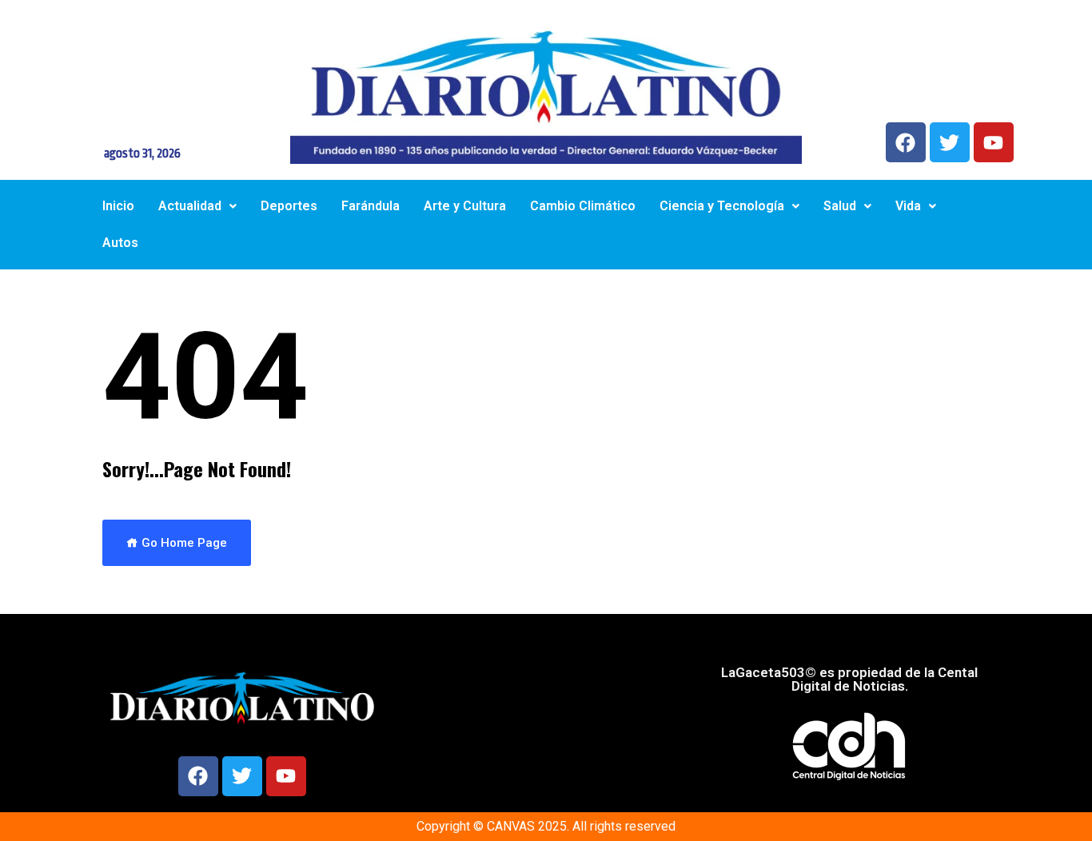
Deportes (289, 205)
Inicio (118, 205)
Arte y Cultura (465, 205)
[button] (197, 206)
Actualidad (189, 205)
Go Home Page (182, 543)
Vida (908, 205)
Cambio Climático (583, 205)
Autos (120, 242)
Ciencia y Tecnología (722, 205)
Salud (839, 205)
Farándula (370, 205)
